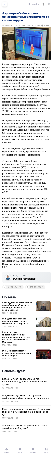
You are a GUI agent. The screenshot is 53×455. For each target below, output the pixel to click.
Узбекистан (7, 25)
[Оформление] (43, 4)
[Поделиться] (49, 4)
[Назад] (4, 4)
